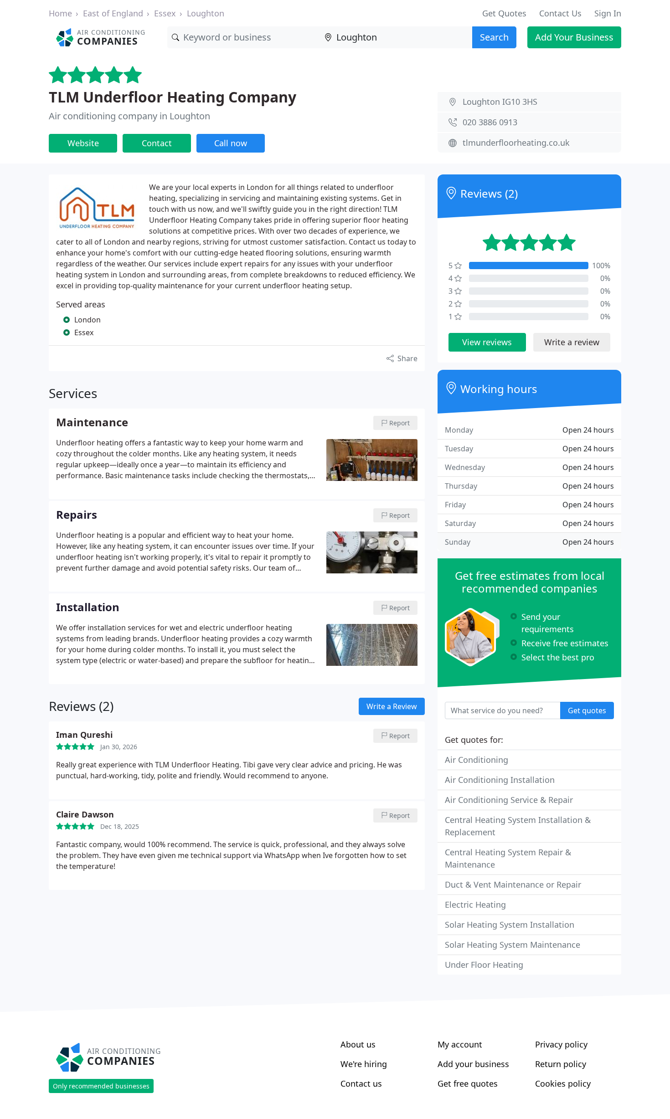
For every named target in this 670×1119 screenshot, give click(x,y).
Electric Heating (475, 904)
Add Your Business (574, 37)
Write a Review (391, 706)
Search (494, 37)
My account (460, 1044)
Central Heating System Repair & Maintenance (508, 858)
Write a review (571, 342)
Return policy (560, 1063)
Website (83, 143)
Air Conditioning (476, 759)
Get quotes (587, 710)
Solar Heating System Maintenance (512, 944)
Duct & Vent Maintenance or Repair (513, 884)
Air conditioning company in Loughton (129, 116)
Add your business (473, 1063)
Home (60, 13)
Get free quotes (468, 1083)
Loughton (205, 13)
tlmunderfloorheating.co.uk (516, 142)
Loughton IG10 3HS (500, 101)
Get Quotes (504, 13)
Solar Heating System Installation (509, 924)
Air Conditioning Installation (500, 779)
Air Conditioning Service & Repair (509, 799)
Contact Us (560, 13)
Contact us (361, 1083)
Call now (230, 143)
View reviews (487, 342)
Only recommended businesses (101, 1086)
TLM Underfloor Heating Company (172, 97)
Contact (157, 143)
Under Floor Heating (484, 964)
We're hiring (363, 1063)
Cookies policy (563, 1083)
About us (358, 1044)
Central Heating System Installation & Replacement (518, 826)
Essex (165, 13)
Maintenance (92, 422)
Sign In (607, 13)
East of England (113, 13)
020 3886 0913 (490, 122)
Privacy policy (561, 1044)
